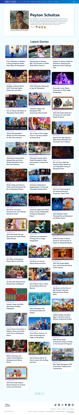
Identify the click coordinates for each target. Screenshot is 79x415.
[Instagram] (62, 404)
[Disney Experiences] (7, 405)
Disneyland (33, 1)
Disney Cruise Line (41, 1)
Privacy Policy (35, 411)
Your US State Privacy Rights (50, 411)
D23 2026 (19, 1)
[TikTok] (55, 404)
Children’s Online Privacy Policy (60, 411)
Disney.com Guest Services (70, 411)
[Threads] (73, 404)
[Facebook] (66, 404)
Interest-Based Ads (71, 412)
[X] (69, 404)
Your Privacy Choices (41, 411)
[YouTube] (59, 404)
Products (50, 1)
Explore (56, 1)
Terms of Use (30, 411)
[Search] (74, 1)
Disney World (26, 1)
